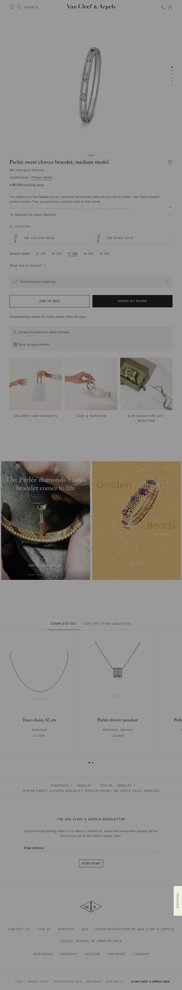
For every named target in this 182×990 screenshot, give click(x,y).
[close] (172, 975)
